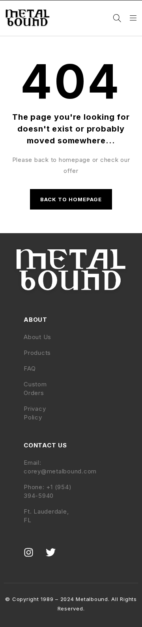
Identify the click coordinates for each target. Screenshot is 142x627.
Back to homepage (71, 199)
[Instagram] (33, 557)
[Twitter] (55, 557)
